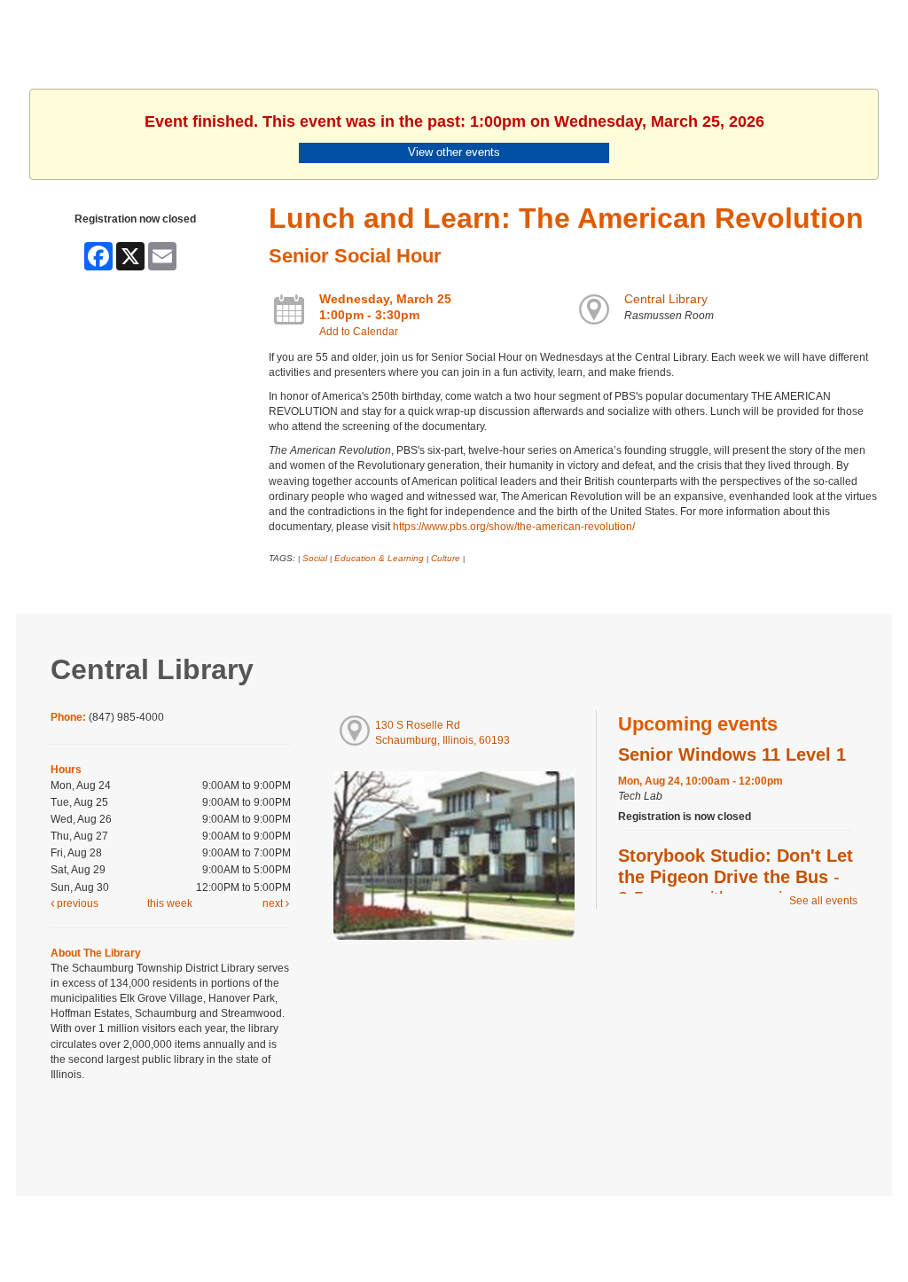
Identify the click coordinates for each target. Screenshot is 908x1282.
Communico (562, 1231)
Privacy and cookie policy (382, 1231)
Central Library (666, 299)
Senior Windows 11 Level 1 (732, 754)
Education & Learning (379, 558)
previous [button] (76, 903)
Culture (445, 558)
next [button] (274, 903)
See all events (823, 901)
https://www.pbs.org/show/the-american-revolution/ (514, 526)
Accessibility (489, 1231)
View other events (454, 152)
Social (314, 558)
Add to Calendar (358, 331)
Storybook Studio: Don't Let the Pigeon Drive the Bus (735, 877)
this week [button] (169, 903)
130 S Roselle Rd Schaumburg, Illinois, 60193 (442, 733)
